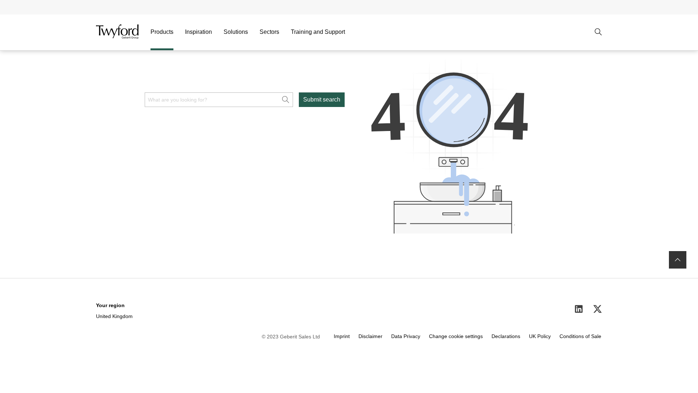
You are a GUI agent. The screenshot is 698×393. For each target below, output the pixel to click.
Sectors (269, 32)
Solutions (236, 32)
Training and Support (318, 32)
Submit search (321, 99)
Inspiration (198, 32)
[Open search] (598, 32)
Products (162, 32)
